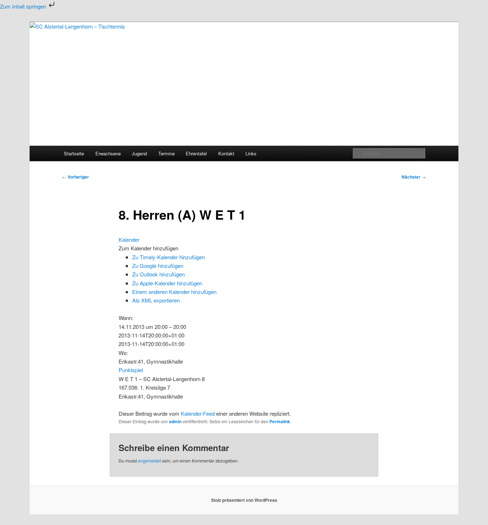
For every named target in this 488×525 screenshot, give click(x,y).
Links (251, 153)
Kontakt (226, 153)
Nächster (414, 177)
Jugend (139, 153)
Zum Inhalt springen (24, 6)
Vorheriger (75, 177)
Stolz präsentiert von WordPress (244, 500)
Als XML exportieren (156, 300)
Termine (166, 153)
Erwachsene (108, 153)
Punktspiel (131, 370)
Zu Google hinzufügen (157, 265)
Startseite (74, 153)
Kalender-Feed (198, 413)
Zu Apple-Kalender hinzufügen (167, 283)
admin (175, 421)
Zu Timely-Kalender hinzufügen (168, 257)
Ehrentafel (196, 153)
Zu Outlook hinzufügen (158, 274)
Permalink (279, 421)
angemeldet (149, 461)
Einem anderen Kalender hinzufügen (174, 291)
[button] (148, 248)
